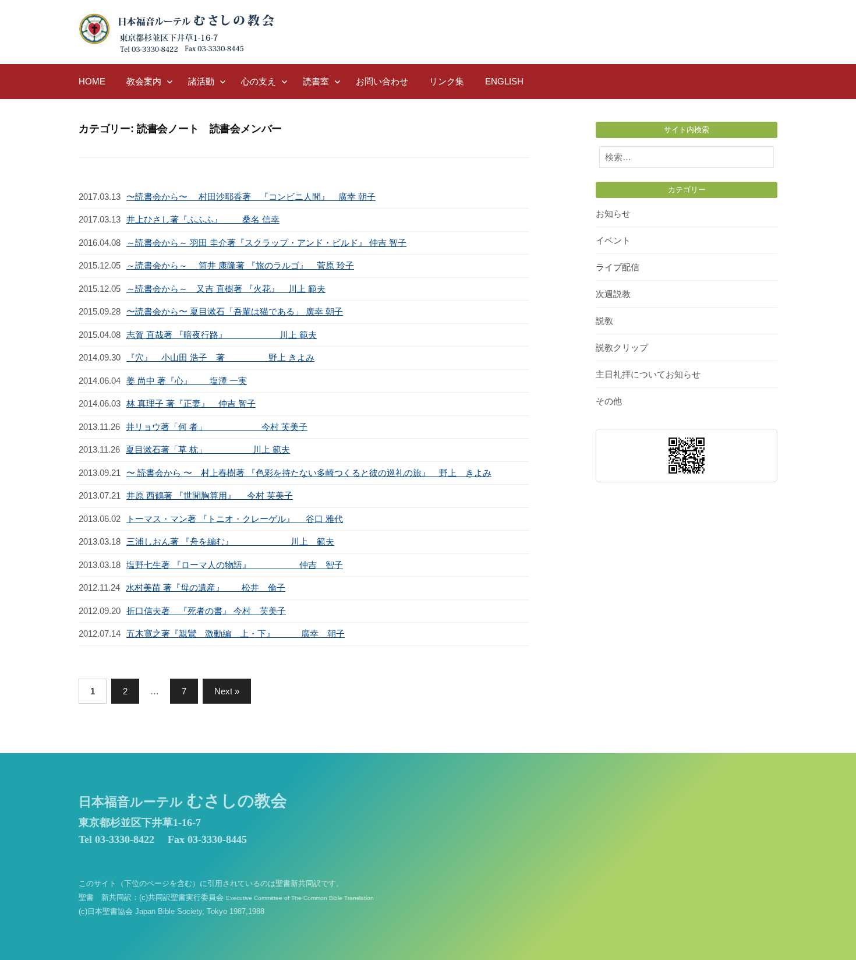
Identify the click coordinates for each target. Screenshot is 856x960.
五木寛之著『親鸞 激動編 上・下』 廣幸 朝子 (235, 633)
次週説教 (613, 294)
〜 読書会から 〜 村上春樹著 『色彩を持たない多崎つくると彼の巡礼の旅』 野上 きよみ (308, 473)
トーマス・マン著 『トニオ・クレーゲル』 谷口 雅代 (234, 519)
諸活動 (201, 81)
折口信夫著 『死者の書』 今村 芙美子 (206, 611)
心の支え (258, 81)
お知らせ (613, 213)
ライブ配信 (617, 267)
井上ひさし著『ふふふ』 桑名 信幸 (203, 219)
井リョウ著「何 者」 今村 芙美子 (216, 427)
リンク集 (446, 81)
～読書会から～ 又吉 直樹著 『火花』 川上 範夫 (226, 289)
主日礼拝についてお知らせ (648, 374)
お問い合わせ (382, 81)
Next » (226, 691)
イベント (613, 240)
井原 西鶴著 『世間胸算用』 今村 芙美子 (209, 495)
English (504, 81)
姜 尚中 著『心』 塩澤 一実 (186, 381)
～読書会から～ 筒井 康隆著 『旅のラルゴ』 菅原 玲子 (240, 265)
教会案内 (143, 81)
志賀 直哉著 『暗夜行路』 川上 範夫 (221, 335)
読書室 (316, 81)
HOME (92, 81)
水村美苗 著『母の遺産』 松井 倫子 (205, 587)
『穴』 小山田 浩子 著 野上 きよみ (220, 357)
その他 (609, 401)
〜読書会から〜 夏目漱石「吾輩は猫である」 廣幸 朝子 (234, 311)
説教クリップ (622, 347)
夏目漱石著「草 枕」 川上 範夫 (208, 449)
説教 (604, 321)
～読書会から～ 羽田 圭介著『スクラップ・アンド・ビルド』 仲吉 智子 (266, 243)
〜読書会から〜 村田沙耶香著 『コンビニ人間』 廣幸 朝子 (251, 197)
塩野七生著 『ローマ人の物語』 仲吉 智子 (234, 565)
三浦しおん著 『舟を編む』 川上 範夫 (230, 541)
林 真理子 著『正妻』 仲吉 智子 (191, 403)
